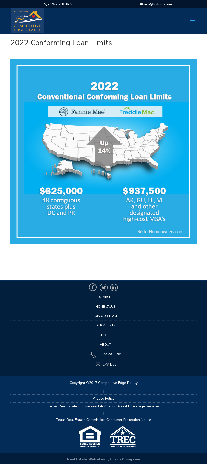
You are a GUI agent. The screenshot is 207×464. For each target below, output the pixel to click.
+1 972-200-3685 (60, 4)
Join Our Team (105, 316)
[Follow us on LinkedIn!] (114, 287)
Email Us (109, 364)
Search (105, 297)
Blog (105, 335)
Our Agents (105, 325)
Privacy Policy (103, 398)
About (105, 345)
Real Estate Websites (86, 459)
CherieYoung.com (125, 459)
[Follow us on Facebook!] (93, 287)
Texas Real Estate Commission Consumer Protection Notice (103, 419)
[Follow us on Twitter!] (103, 287)
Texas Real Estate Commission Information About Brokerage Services (104, 406)
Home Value (105, 307)
